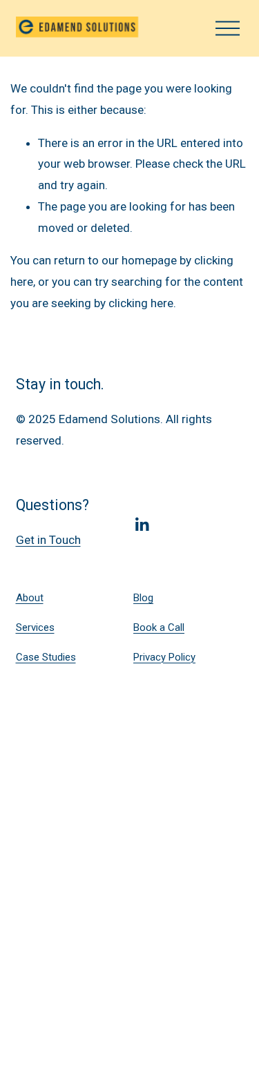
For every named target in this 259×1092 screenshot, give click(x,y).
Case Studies (46, 657)
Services (35, 627)
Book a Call (158, 627)
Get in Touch (48, 540)
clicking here (140, 303)
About (30, 598)
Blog (143, 598)
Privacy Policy (164, 657)
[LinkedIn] (141, 524)
